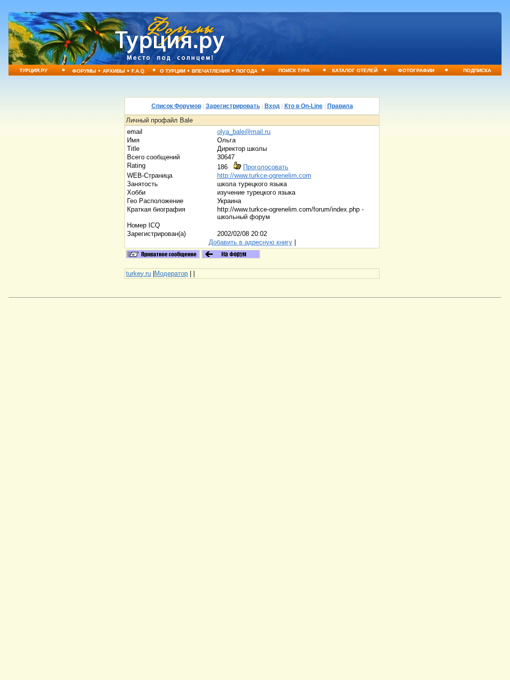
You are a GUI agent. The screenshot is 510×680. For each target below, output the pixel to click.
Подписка (477, 70)
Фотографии (416, 70)
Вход (272, 106)
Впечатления (211, 71)
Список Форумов (176, 106)
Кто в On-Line (303, 106)
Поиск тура (294, 70)
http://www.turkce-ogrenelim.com (264, 175)
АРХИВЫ (114, 71)
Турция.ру (33, 70)
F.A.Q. (138, 71)
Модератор (171, 273)
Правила (340, 106)
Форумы (84, 71)
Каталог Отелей (355, 70)
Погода (246, 71)
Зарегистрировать (233, 106)
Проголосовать (265, 167)
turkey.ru (138, 273)
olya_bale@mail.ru (243, 131)
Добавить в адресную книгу (250, 242)
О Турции (172, 71)
